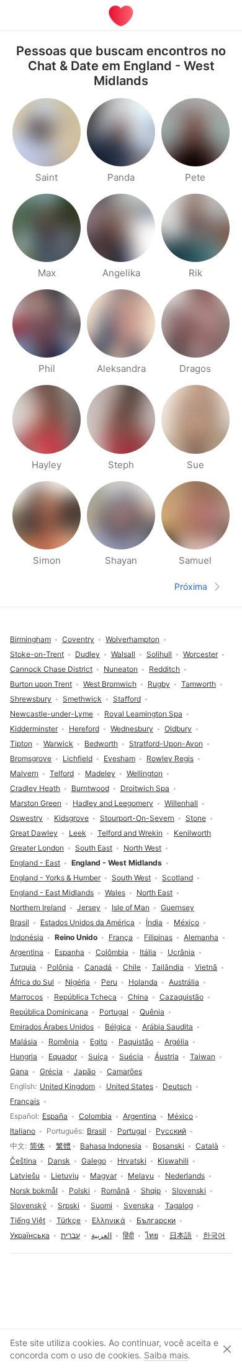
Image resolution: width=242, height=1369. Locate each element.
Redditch (164, 669)
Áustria (167, 1056)
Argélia (176, 1041)
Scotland (177, 877)
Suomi (101, 1205)
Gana (19, 1071)
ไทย (151, 1235)
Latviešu (25, 1175)
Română (115, 1190)
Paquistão (136, 1041)
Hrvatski (131, 1160)
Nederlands (185, 1175)
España (55, 1116)
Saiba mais (166, 1355)
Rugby (159, 684)
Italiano (22, 1131)
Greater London (37, 847)
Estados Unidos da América (87, 922)
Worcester (200, 654)
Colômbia (112, 952)
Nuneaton (121, 669)
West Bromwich (110, 684)
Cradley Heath (35, 788)
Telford (62, 773)
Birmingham (30, 639)
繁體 (63, 1145)
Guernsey (177, 907)
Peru (109, 982)
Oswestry (26, 818)
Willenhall (181, 803)
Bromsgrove (31, 758)
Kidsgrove (71, 818)
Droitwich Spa (144, 788)
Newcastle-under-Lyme (51, 713)
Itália (148, 952)
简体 (37, 1145)
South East (93, 847)
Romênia (63, 1041)
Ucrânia (181, 952)
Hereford (84, 728)
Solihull (159, 654)
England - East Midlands (52, 892)
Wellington (145, 773)
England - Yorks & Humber (55, 877)
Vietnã (206, 967)
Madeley (100, 773)
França (121, 937)
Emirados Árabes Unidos (52, 1026)
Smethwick (82, 698)
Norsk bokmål (34, 1190)
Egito (98, 1041)
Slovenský (28, 1205)
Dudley (87, 654)
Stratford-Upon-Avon (166, 743)
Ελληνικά (108, 1220)
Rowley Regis (170, 758)
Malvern (24, 773)
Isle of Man (131, 907)
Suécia (131, 1056)
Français (25, 1101)
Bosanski (168, 1145)
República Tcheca (85, 996)
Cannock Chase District (51, 669)
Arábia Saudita (167, 1026)
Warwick (58, 743)
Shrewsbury (31, 698)
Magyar (103, 1175)
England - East (35, 862)
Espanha (69, 952)
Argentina (139, 1116)
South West (131, 877)
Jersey (89, 907)
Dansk (59, 1160)
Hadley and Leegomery (113, 803)
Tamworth (198, 684)
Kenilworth (192, 833)
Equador (62, 1056)
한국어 (214, 1235)
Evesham (119, 758)
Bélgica (118, 1026)
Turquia (23, 967)
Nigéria (77, 982)
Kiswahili (173, 1160)
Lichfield (77, 758)
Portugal (131, 1131)
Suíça (98, 1056)
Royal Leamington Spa (143, 713)
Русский (171, 1131)
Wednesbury (131, 728)
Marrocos (26, 996)
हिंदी (128, 1235)
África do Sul (32, 982)
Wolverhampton (132, 639)
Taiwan (202, 1056)
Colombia (95, 1116)
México (180, 1116)
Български (156, 1220)
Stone (196, 818)
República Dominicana (49, 1011)
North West (142, 847)
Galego (93, 1160)
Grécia (51, 1071)
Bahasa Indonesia (110, 1145)
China (138, 996)
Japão (85, 1071)
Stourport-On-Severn (137, 818)
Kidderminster (34, 728)
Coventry (78, 639)
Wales (115, 892)
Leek (77, 833)
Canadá (98, 967)
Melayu (141, 1175)
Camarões (124, 1071)
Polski (79, 1190)
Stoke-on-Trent (37, 654)
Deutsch (177, 1086)
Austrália (184, 982)
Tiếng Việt (27, 1220)
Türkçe (68, 1220)
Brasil (96, 1131)
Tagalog (179, 1205)
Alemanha (201, 937)
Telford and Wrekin (130, 833)
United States (129, 1086)
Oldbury (178, 728)
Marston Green (35, 803)
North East (155, 892)
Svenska (138, 1205)
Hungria (23, 1056)
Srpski (68, 1205)
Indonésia (26, 937)
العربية (101, 1235)
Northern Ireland (38, 907)
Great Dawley (34, 833)
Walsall (123, 654)
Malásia (23, 1041)
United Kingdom (67, 1086)
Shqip (151, 1190)
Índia (154, 922)
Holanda (143, 982)
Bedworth (101, 743)
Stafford (127, 698)
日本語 (180, 1235)
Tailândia (168, 967)
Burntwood (90, 788)
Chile (132, 967)
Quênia (152, 1011)
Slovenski (189, 1190)
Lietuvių (65, 1175)
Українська (30, 1235)
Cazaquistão (181, 996)
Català (206, 1145)
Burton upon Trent (41, 684)
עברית (70, 1235)
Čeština (23, 1160)
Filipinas (158, 937)
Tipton (21, 743)
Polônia (60, 967)
